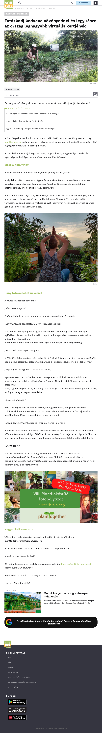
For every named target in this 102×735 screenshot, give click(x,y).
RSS (9, 657)
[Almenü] (18, 3)
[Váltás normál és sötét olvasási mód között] (72, 2)
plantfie (20, 8)
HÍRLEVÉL (12, 662)
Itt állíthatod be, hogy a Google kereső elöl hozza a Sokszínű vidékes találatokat (54, 622)
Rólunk (11, 667)
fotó (30, 8)
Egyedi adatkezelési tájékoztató (22, 682)
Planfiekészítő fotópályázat (75, 564)
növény (53, 8)
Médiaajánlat (14, 687)
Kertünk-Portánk (17, 14)
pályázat (41, 8)
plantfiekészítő (12, 142)
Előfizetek (83, 2)
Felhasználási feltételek (19, 677)
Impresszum (13, 672)
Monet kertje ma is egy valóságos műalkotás (66, 595)
